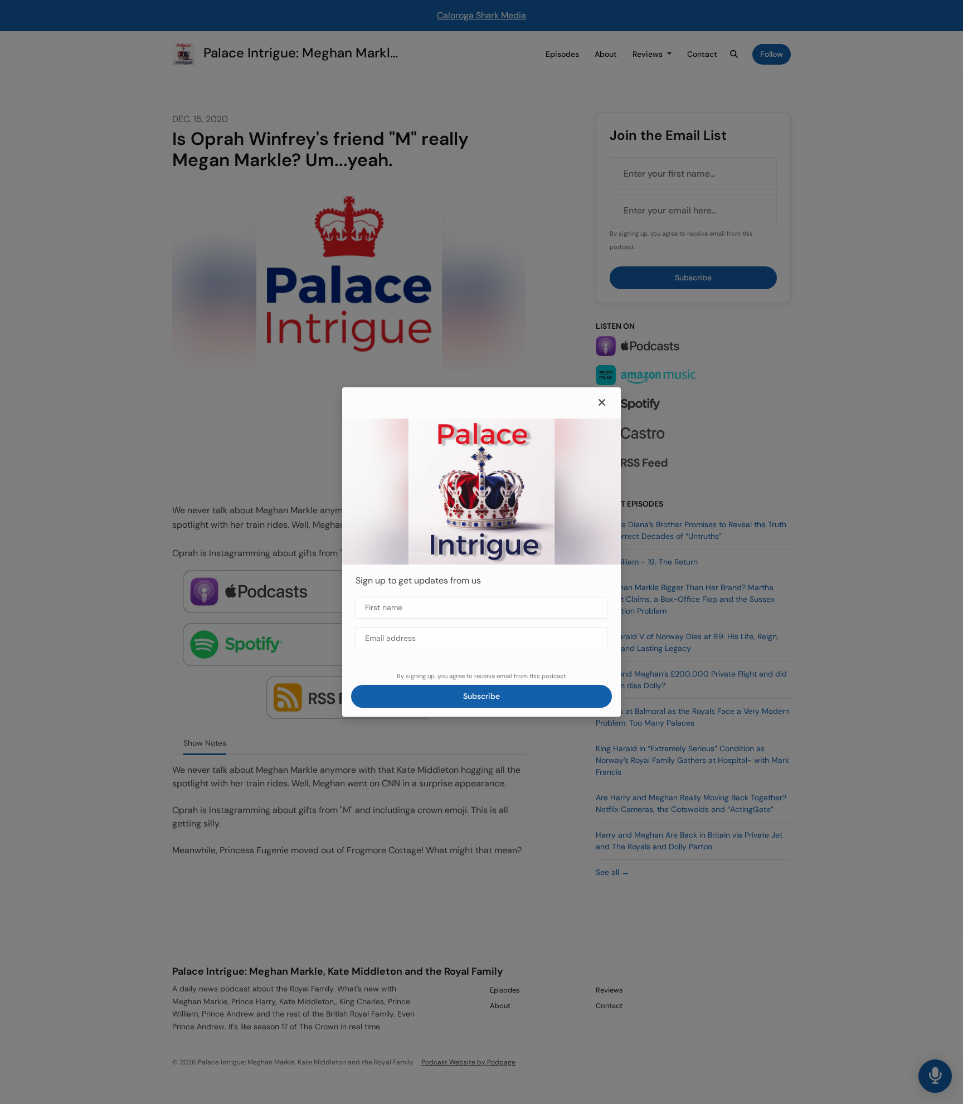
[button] (601, 403)
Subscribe (481, 696)
